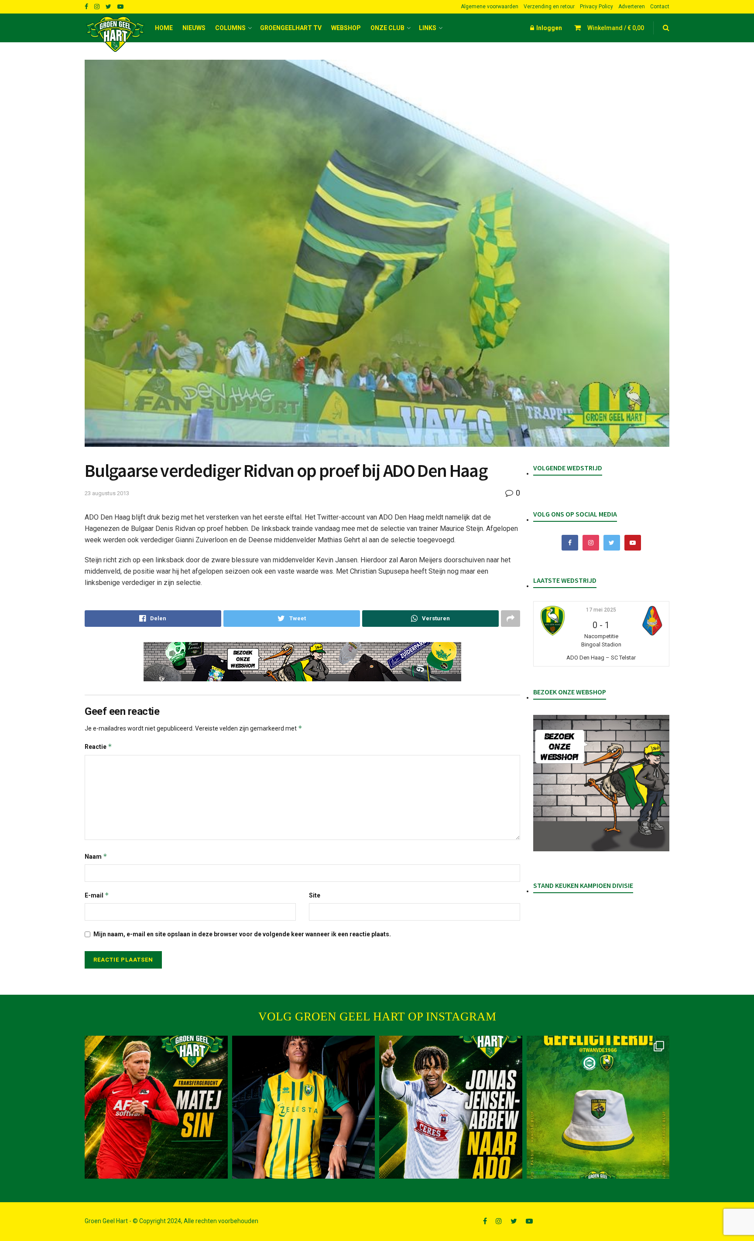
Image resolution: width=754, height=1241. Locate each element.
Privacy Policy (596, 6)
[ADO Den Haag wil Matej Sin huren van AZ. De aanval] (156, 1107)
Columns (230, 27)
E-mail (97, 895)
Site (314, 895)
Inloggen (548, 27)
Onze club (387, 27)
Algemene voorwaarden (489, 6)
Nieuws (194, 27)
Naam (96, 856)
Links (427, 27)
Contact (659, 6)
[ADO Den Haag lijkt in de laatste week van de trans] (450, 1107)
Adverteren (631, 6)
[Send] (430, 618)
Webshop (346, 27)
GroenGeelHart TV (291, 27)
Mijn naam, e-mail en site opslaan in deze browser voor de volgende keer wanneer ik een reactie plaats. (242, 934)
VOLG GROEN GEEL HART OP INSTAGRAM (377, 1016)
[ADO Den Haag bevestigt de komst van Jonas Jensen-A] (303, 1107)
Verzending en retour (549, 6)
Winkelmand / (615, 27)
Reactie (98, 746)
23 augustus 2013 (107, 493)
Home (164, 27)
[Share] (153, 618)
